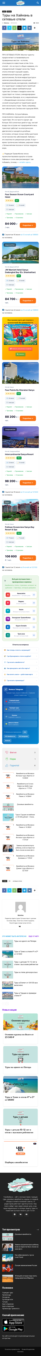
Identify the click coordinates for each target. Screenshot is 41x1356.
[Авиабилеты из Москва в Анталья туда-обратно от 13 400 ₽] (8, 776)
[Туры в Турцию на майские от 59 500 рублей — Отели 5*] (8, 817)
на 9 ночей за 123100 (28, 567)
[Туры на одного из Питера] (7, 943)
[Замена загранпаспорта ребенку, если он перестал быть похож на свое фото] (8, 848)
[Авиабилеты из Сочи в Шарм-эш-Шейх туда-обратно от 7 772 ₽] (8, 786)
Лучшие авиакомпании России (26, 1265)
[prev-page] (3, 1003)
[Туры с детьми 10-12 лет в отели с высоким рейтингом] (7, 964)
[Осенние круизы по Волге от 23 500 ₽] (20, 1021)
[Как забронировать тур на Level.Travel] (7, 1257)
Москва (9, 11)
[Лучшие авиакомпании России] (7, 1268)
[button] (38, 3)
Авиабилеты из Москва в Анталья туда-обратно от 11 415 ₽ (25, 837)
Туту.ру (5, 1302)
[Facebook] (4, 28)
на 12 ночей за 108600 (29, 310)
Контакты (20, 1352)
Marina (6, 23)
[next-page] (7, 1003)
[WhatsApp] (14, 28)
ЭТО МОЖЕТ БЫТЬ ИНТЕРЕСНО (14, 936)
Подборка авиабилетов (16, 1162)
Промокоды (6, 1295)
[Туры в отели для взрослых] (7, 975)
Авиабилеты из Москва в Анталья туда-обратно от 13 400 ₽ (25, 776)
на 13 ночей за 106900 (29, 235)
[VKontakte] (20, 926)
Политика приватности (12, 1349)
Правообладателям (28, 1349)
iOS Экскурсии (23, 736)
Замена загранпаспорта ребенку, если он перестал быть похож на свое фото (25, 848)
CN (9, 881)
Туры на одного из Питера (25, 941)
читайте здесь (24, 162)
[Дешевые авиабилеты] (8, 807)
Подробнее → (28, 225)
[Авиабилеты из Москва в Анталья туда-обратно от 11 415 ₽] (8, 838)
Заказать (21, 354)
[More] (34, 28)
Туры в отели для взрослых (26, 972)
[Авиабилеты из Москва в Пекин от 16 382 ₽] (8, 827)
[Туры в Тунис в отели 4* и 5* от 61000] (7, 954)
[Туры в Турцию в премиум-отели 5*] (7, 995)
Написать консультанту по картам (21, 348)
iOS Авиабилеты (10, 736)
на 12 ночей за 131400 (29, 492)
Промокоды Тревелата (10, 1308)
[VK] (29, 28)
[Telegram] (24, 28)
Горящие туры (7, 1293)
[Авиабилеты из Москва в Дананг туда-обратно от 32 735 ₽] (8, 869)
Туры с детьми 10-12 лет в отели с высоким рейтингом (19, 1131)
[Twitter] (9, 28)
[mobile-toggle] (3, 3)
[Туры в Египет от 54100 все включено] (7, 985)
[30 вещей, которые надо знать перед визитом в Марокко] (7, 1278)
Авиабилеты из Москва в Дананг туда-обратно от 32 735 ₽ (25, 868)
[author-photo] (20, 912)
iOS (25, 732)
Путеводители (7, 1299)
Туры (4, 11)
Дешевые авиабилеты (25, 804)
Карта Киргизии (8, 1306)
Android (7, 740)
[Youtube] (26, 1214)
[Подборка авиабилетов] (20, 1149)
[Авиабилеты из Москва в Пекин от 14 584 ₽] (8, 796)
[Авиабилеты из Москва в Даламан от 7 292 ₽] (8, 858)
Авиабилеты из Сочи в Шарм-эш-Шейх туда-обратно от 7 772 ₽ (25, 786)
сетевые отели (17, 881)
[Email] (19, 28)
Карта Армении (8, 1304)
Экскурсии (6, 1297)
